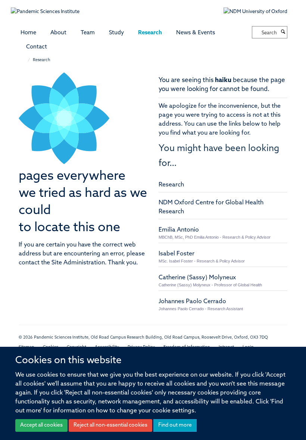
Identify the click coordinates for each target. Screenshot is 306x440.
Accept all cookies (41, 425)
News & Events (195, 33)
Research (150, 33)
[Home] (25, 60)
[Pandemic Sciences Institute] (49, 8)
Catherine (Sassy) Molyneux (197, 278)
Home (28, 33)
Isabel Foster (176, 254)
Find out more (175, 425)
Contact (36, 47)
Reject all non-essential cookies (110, 425)
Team (88, 33)
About (58, 33)
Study (116, 33)
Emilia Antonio (179, 230)
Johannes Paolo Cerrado (192, 302)
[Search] (283, 32)
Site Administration (78, 263)
